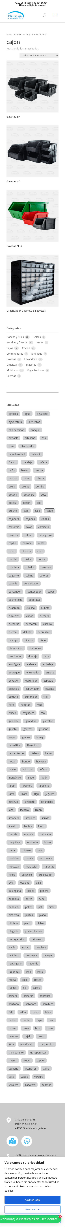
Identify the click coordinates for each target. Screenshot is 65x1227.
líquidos (13, 826)
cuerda (13, 632)
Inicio (9, 34)
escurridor (31, 680)
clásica (27, 559)
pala (38, 882)
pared (29, 899)
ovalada (24, 882)
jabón (44, 777)
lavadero (30, 801)
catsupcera (45, 535)
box (39, 502)
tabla (48, 1012)
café (26, 510)
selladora (30, 1004)
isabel (31, 777)
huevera (41, 761)
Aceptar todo (32, 1199)
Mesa (47, 842)
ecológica (14, 664)
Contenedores (15, 353)
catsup (28, 535)
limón (38, 810)
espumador (32, 688)
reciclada (41, 947)
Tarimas (11, 376)
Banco (12, 462)
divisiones (35, 648)
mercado (32, 842)
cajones (30, 519)
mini (40, 850)
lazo (11, 810)
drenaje (32, 656)
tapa (39, 1020)
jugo (36, 793)
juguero (49, 793)
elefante (31, 664)
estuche (13, 696)
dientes (29, 640)
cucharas (14, 624)
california (14, 527)
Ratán (12, 947)
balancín (36, 454)
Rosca (37, 979)
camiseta (43, 527)
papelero (14, 899)
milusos (26, 850)
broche (13, 510)
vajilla (46, 1068)
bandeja (27, 462)
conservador (31, 583)
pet (40, 907)
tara (51, 1020)
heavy (39, 737)
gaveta (13, 729)
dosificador (15, 656)
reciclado (14, 955)
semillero (48, 1004)
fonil (39, 704)
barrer (24, 470)
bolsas (25, 486)
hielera (35, 753)
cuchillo (47, 624)
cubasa (30, 608)
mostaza (14, 866)
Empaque (37, 353)
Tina (11, 1044)
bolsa (12, 486)
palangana (15, 890)
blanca (40, 478)
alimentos (34, 422)
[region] (32, 1192)
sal (25, 987)
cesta (41, 543)
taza (37, 1028)
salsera (13, 996)
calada (45, 519)
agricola (13, 413)
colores (44, 575)
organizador (45, 874)
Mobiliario (12, 370)
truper (27, 1060)
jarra (11, 793)
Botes (40, 342)
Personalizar (32, 1209)
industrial (28, 769)
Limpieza (12, 364)
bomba (40, 486)
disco (43, 640)
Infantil (43, 769)
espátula (48, 680)
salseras (28, 996)
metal (12, 850)
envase (50, 672)
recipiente (31, 955)
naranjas (49, 866)
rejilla (40, 971)
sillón (23, 1012)
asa (44, 438)
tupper (41, 1060)
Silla (11, 1012)
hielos (48, 753)
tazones (13, 1036)
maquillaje (15, 842)
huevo (12, 769)
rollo (25, 979)
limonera (14, 818)
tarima (12, 1028)
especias (14, 688)
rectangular (15, 963)
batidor (13, 478)
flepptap (25, 704)
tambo (27, 1020)
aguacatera (15, 422)
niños (12, 874)
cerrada (27, 543)
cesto (12, 551)
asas (11, 446)
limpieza (30, 818)
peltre (28, 907)
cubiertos (14, 616)
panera (44, 890)
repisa (12, 979)
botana (13, 494)
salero (36, 987)
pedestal (14, 907)
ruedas (13, 987)
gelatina (43, 729)
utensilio (13, 1068)
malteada (45, 834)
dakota (27, 632)
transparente (16, 1052)
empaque (14, 672)
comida (13, 583)
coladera (14, 567)
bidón (27, 478)
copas (51, 591)
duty (46, 656)
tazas (50, 1028)
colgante (14, 575)
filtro (11, 704)
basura (39, 470)
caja (37, 510)
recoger (48, 955)
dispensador (16, 648)
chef (39, 551)
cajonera (14, 519)
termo (41, 1036)
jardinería (44, 785)
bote (43, 494)
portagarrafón (17, 939)
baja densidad (17, 454)
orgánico (27, 874)
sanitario (14, 1004)
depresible (44, 632)
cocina (42, 559)
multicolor (31, 866)
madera (28, 834)
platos (40, 923)
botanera (29, 494)
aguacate (42, 413)
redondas (14, 971)
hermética (14, 745)
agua (27, 413)
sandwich (45, 996)
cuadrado (14, 608)
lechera (24, 810)
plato (27, 923)
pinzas (29, 915)
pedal (42, 899)
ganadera (30, 721)
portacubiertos (33, 931)
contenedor (34, 591)
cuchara (44, 616)
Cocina (26, 348)
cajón (49, 510)
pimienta (14, 915)
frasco (12, 713)
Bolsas (37, 337)
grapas (26, 737)
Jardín (12, 785)
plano (42, 915)
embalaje (48, 664)
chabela (26, 551)
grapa (12, 737)
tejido (28, 1036)
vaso (11, 1076)
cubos (29, 616)
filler (46, 696)
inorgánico (15, 777)
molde (29, 858)
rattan (25, 947)
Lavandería (31, 359)
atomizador (27, 446)
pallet (30, 890)
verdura (38, 1076)
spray (35, 1012)
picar (51, 907)
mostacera (46, 858)
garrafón (48, 721)
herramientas (16, 753)
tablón (12, 1020)
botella (13, 502)
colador (29, 567)
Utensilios (30, 1068)
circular (13, 559)
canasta (13, 535)
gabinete (14, 721)
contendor (15, 591)
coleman (46, 567)
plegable (13, 931)
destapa (13, 640)
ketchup (13, 801)
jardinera (27, 785)
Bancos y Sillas (15, 337)
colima (29, 575)
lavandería (47, 801)
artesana (30, 438)
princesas (37, 939)
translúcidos (47, 1044)
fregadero (28, 713)
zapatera (30, 1085)
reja (28, 971)
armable (13, 438)
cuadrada (34, 599)
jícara (24, 793)
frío (43, 713)
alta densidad (16, 430)
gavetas (27, 729)
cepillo (12, 543)
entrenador (32, 672)
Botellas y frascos (17, 342)
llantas (28, 826)
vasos (24, 1076)
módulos (14, 858)
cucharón (31, 624)
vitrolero (13, 1085)
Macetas (31, 364)
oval (11, 882)
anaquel (35, 430)
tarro (26, 1028)
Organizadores (36, 370)
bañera (43, 462)
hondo (26, 761)
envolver (14, 680)
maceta (13, 834)
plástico (13, 923)
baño (12, 470)
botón (26, 502)
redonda (33, 963)
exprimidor (31, 696)
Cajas (10, 348)
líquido (45, 818)
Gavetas (11, 359)
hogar (12, 761)
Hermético (33, 745)
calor (29, 527)
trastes (13, 1060)
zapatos (46, 1085)
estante (49, 688)
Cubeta (45, 608)
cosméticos (15, 599)
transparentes (38, 1052)
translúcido (26, 1044)
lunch (41, 826)
